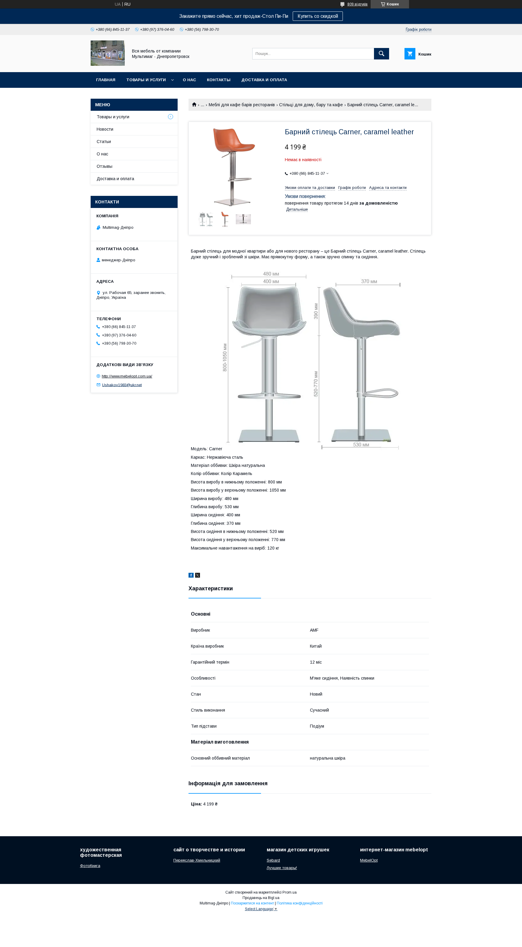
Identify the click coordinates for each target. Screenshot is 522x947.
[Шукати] (381, 53)
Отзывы (104, 166)
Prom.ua (289, 892)
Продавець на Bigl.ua (261, 898)
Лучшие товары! (282, 868)
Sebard (273, 860)
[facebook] (191, 576)
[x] (197, 576)
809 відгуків (357, 4)
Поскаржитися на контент (252, 903)
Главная (105, 80)
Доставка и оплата (264, 80)
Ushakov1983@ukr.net (122, 384)
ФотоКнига (90, 865)
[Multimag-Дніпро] (108, 64)
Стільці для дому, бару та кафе (311, 104)
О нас (189, 80)
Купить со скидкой (318, 16)
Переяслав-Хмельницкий (196, 860)
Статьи (104, 141)
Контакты (218, 80)
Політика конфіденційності (300, 903)
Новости (105, 129)
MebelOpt (369, 860)
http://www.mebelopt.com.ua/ (127, 376)
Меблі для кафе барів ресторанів (242, 104)
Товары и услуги (146, 80)
